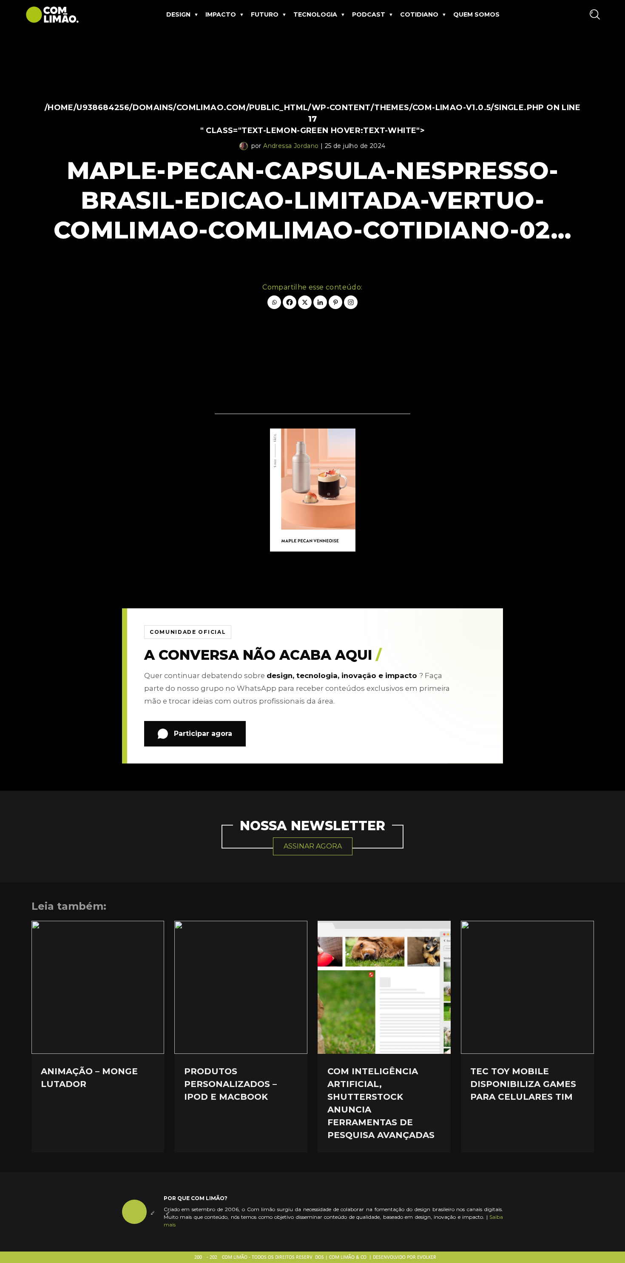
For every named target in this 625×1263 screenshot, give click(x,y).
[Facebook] (289, 302)
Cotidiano (419, 14)
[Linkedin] (320, 302)
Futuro (264, 14)
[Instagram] (351, 302)
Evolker (426, 1257)
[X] (305, 302)
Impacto (220, 14)
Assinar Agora (313, 846)
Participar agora (203, 733)
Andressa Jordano (290, 146)
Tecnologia (315, 14)
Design (178, 14)
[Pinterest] (335, 302)
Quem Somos (476, 14)
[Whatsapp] (274, 302)
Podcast (368, 14)
